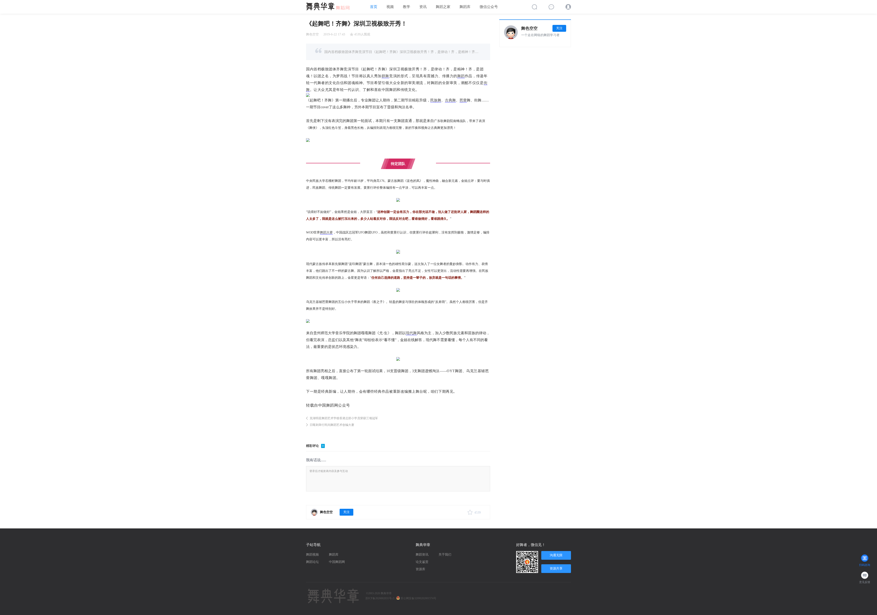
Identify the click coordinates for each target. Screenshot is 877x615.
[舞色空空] (314, 512)
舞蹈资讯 (422, 554)
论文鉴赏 (422, 562)
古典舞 (450, 100)
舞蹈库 (465, 7)
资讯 (423, 7)
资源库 (420, 569)
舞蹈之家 (443, 7)
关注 (346, 512)
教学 (406, 7)
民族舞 (435, 100)
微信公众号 (489, 7)
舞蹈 (461, 76)
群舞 (385, 76)
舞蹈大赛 (326, 232)
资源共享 (556, 568)
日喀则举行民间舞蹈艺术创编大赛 (332, 425)
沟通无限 (556, 555)
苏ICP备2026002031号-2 (379, 598)
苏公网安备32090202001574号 (419, 598)
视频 (390, 7)
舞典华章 (386, 593)
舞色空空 (312, 34)
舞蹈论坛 (312, 562)
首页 (373, 7)
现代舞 (411, 333)
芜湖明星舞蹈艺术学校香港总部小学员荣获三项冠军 (344, 418)
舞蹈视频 (312, 554)
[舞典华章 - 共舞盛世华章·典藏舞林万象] (330, 4)
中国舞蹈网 (337, 562)
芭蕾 (463, 100)
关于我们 (444, 554)
